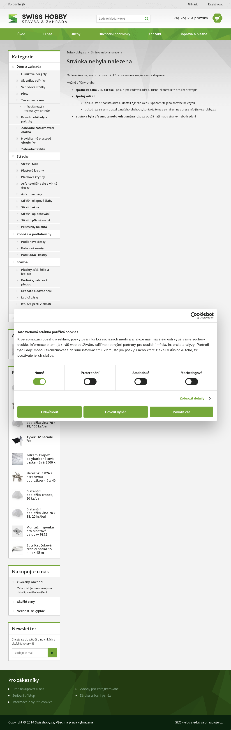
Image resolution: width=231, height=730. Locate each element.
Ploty (24, 94)
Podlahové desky (33, 242)
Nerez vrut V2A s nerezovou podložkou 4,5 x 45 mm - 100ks (40, 478)
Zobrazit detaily (192, 398)
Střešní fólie (30, 164)
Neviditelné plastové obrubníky (36, 140)
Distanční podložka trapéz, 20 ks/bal (39, 494)
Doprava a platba (193, 34)
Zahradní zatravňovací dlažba (37, 130)
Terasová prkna (32, 100)
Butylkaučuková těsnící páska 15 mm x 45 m (39, 549)
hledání (191, 116)
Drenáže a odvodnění (36, 291)
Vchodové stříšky (33, 87)
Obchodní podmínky (114, 34)
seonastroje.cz (212, 722)
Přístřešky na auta (34, 227)
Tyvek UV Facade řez (39, 439)
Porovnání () (16, 4)
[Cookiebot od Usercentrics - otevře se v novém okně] (194, 315)
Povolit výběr (115, 412)
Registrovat (215, 4)
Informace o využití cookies (32, 702)
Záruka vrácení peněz (95, 695)
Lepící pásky (30, 297)
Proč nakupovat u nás (28, 689)
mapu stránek (169, 116)
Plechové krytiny (33, 177)
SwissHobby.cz (76, 52)
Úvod (21, 34)
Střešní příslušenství (35, 220)
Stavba (22, 262)
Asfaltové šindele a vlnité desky (39, 185)
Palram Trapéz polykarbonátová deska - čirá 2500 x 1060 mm (40, 460)
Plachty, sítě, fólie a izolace (35, 272)
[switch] (90, 381)
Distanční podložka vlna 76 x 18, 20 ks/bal (40, 513)
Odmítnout (49, 412)
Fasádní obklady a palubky (34, 119)
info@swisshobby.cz (203, 109)
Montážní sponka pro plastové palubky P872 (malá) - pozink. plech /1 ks (40, 534)
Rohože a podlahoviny (34, 234)
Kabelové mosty (32, 248)
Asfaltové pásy (31, 194)
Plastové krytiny (32, 170)
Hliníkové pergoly (34, 74)
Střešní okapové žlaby (36, 201)
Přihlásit (193, 4)
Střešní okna (30, 207)
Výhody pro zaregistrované (99, 689)
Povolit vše (181, 412)
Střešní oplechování (35, 214)
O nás (47, 34)
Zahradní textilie (33, 149)
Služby (75, 34)
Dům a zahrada (29, 66)
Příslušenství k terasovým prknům (38, 109)
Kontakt (155, 34)
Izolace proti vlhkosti (36, 304)
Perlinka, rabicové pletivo (34, 282)
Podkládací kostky (34, 255)
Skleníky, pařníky (33, 80)
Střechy (23, 156)
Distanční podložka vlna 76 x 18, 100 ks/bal (40, 422)
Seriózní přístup (23, 695)
